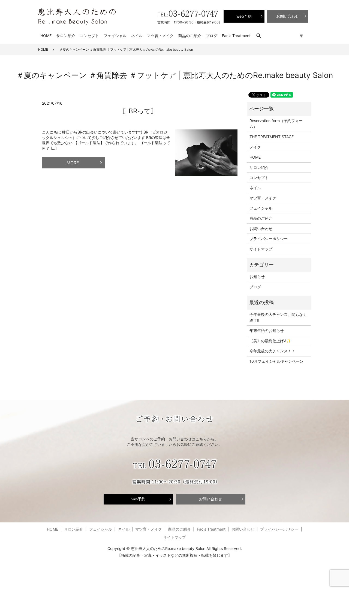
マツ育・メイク (160, 35)
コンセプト (89, 35)
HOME (46, 35)
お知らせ (257, 276)
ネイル (137, 35)
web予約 (138, 499)
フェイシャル (115, 35)
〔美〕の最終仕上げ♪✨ (270, 340)
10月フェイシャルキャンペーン (276, 361)
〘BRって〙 (139, 111)
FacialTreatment (236, 35)
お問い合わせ (260, 228)
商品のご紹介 (189, 35)
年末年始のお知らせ (266, 330)
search (261, 35)
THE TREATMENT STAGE (271, 136)
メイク (255, 147)
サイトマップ (260, 249)
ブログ (211, 35)
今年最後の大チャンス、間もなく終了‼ (278, 317)
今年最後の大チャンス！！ (272, 351)
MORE (73, 162)
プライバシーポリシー (268, 238)
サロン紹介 (65, 35)
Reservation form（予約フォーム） (276, 123)
